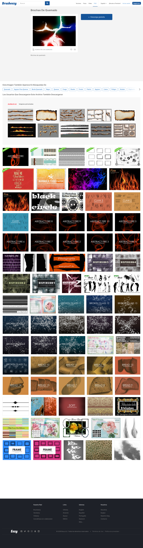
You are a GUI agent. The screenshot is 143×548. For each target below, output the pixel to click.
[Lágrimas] (35, 263)
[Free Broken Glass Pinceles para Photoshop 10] (72, 345)
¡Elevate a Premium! (114, 3)
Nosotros (104, 510)
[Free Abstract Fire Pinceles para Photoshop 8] (44, 222)
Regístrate (136, 3)
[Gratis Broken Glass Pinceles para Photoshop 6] (100, 325)
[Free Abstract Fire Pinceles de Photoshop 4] (127, 242)
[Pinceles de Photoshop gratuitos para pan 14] (16, 386)
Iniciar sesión (126, 3)
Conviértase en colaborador (42, 519)
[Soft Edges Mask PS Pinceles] (43, 304)
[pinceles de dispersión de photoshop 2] (16, 283)
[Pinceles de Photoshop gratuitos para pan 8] (100, 386)
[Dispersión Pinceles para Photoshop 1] (46, 283)
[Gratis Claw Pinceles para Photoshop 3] (98, 201)
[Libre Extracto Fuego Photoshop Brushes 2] (72, 242)
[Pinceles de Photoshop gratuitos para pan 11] (72, 365)
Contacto (104, 519)
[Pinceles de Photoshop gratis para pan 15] (44, 386)
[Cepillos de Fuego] (131, 428)
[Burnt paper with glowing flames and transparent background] (101, 131)
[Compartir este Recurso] (75, 49)
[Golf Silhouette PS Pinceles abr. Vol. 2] (97, 283)
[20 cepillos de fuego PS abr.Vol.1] (16, 201)
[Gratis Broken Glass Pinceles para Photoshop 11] (71, 304)
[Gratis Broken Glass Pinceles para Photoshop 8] (16, 345)
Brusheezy (37, 510)
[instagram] (32, 531)
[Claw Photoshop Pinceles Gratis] (16, 222)
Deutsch (82, 519)
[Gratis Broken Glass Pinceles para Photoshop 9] (44, 345)
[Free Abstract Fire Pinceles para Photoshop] (16, 157)
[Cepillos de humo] (127, 450)
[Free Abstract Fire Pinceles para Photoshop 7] (44, 242)
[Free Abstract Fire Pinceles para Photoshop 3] (100, 242)
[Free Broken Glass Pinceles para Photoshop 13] (127, 304)
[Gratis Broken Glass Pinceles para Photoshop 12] (99, 304)
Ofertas (65, 510)
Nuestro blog (105, 516)
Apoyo (65, 516)
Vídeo (90, 3)
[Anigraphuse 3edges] (71, 283)
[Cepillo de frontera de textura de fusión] (127, 406)
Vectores (78, 3)
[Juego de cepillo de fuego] (87, 179)
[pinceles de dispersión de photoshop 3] (100, 263)
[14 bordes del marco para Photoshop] (75, 428)
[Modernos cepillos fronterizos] (127, 157)
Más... (81, 522)
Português (82, 516)
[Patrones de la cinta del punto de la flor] (16, 428)
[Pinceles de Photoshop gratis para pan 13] (127, 365)
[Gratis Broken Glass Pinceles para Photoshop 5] (72, 325)
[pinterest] (28, 531)
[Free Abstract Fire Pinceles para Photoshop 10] (100, 222)
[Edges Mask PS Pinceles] (100, 345)
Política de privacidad (112, 531)
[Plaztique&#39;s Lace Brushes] (12, 263)
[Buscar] (47, 3)
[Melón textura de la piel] (99, 450)
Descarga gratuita (97, 17)
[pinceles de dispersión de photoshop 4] (127, 263)
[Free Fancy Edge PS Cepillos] (15, 304)
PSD (95, 3)
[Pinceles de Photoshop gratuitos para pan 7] (72, 386)
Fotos (84, 3)
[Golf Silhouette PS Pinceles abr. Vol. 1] (126, 283)
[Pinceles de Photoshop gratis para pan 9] (127, 386)
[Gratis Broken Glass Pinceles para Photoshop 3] (16, 325)
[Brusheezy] (9, 3)
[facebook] (21, 531)
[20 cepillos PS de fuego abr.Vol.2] (124, 179)
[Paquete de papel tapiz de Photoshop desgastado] (44, 157)
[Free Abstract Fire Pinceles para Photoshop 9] (72, 222)
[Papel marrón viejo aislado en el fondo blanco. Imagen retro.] (46, 115)
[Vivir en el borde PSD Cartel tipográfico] (18, 179)
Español (81, 513)
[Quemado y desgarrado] (51, 179)
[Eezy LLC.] (14, 531)
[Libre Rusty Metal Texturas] (44, 406)
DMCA (65, 519)
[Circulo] (45, 201)
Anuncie (65, 513)
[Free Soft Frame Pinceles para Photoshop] (72, 406)
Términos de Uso (97, 531)
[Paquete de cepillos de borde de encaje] (72, 157)
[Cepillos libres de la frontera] (16, 406)
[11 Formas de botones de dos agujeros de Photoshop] (72, 201)
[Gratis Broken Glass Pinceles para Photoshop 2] (16, 365)
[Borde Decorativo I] (100, 406)
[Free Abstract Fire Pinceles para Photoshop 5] (127, 222)
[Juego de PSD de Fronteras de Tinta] (100, 157)
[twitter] (25, 531)
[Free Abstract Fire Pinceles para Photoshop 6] (16, 242)
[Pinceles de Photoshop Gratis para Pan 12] (100, 365)
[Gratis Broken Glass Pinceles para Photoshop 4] (44, 325)
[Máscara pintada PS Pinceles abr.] (105, 428)
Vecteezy (36, 513)
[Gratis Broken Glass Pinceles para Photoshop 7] (127, 325)
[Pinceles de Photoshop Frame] (17, 450)
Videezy (36, 516)
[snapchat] (35, 531)
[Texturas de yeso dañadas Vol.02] (128, 345)
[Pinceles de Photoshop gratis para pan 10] (44, 365)
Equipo (103, 513)
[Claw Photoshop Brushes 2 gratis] (127, 201)
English (81, 510)
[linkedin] (38, 531)
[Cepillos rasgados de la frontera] (67, 263)
